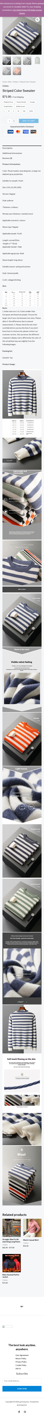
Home (4, 82)
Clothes (15, 82)
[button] (37, 19)
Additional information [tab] (12, 153)
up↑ (22, 1306)
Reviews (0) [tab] (7, 158)
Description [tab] (7, 148)
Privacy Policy (21, 1362)
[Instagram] (25, 1412)
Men (9, 82)
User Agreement (22, 1355)
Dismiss (22, 13)
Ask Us (18, 1368)
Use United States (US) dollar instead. (27, 10)
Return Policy (21, 1358)
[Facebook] (19, 1412)
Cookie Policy (21, 1365)
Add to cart (29, 121)
